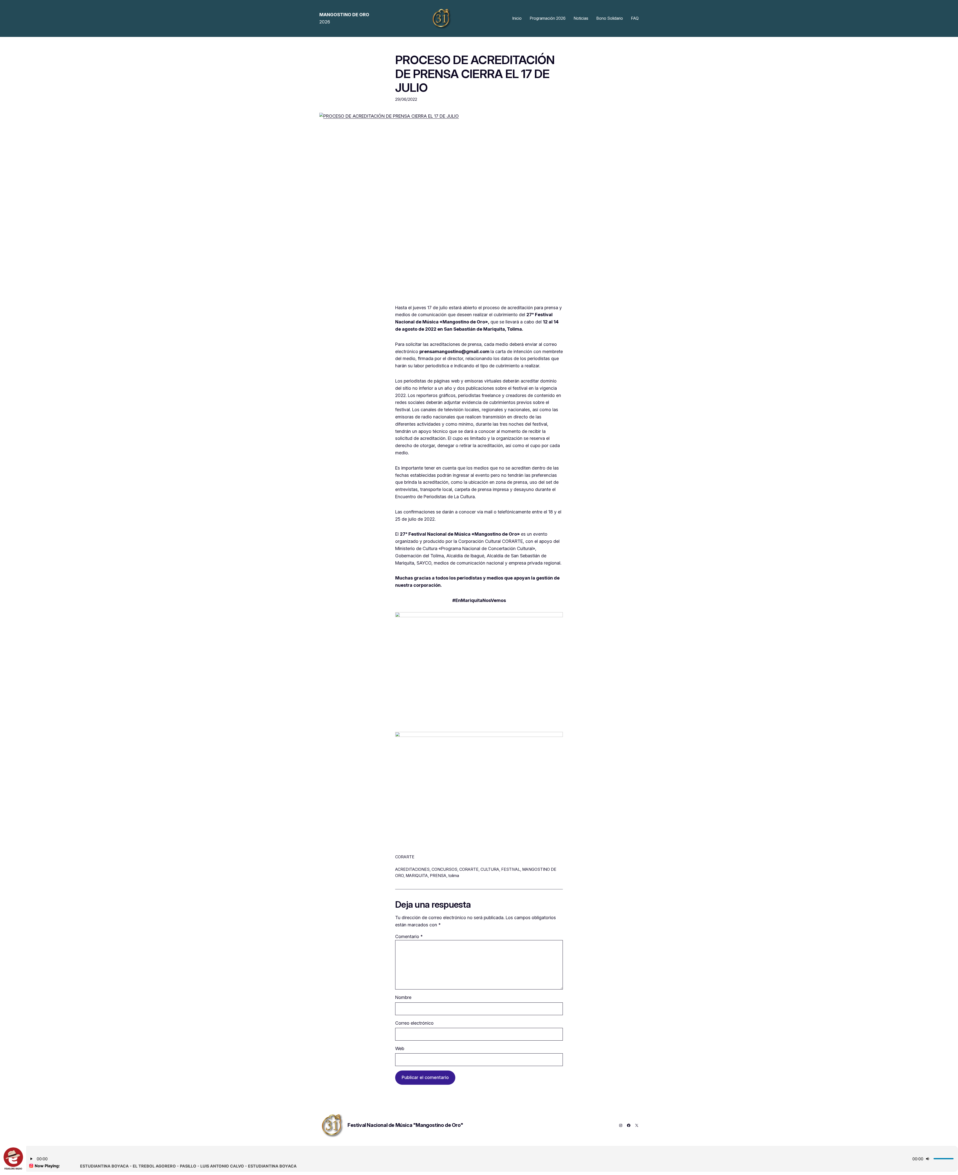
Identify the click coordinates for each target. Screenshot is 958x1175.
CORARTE (469, 869)
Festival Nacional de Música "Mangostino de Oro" (405, 1125)
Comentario (409, 936)
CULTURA (489, 869)
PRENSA (438, 875)
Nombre (403, 997)
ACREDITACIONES (412, 869)
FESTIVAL (510, 869)
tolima (453, 875)
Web (399, 1048)
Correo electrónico (414, 1023)
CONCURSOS (444, 869)
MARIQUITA (417, 875)
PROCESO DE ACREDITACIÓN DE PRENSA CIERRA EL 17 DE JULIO (475, 73)
